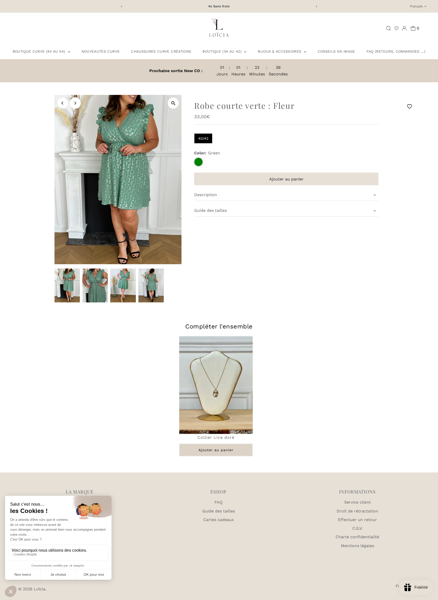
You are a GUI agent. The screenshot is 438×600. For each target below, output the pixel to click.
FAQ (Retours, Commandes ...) (396, 51)
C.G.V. (357, 528)
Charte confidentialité (357, 536)
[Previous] (121, 6)
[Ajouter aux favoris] (410, 106)
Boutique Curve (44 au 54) (40, 51)
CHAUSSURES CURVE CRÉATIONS (161, 51)
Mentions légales (357, 545)
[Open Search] (388, 28)
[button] (396, 28)
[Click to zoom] (173, 103)
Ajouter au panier (215, 450)
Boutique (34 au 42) (223, 51)
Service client (357, 502)
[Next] (316, 6)
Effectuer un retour (357, 519)
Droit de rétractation (357, 511)
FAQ (218, 502)
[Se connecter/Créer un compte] (404, 28)
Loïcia (39, 589)
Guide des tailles (210, 210)
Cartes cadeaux (218, 519)
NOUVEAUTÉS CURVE (101, 51)
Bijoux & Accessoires (280, 51)
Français (416, 6)
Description (205, 194)
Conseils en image (336, 51)
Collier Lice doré (215, 437)
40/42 (203, 138)
